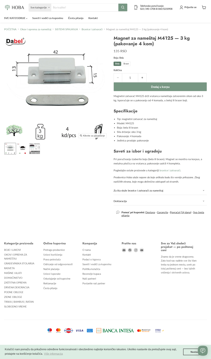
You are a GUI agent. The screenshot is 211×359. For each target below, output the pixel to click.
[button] (189, 7)
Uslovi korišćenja (52, 254)
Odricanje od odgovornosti (58, 264)
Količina (118, 70)
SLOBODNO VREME (15, 306)
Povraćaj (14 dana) (180, 212)
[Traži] (122, 7)
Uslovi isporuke (51, 273)
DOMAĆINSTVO (13, 277)
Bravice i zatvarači (92, 29)
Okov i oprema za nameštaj (35, 29)
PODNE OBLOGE (13, 292)
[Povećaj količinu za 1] (142, 77)
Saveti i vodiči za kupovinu (47, 17)
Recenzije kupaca (91, 273)
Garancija (162, 212)
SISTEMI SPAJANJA (66, 29)
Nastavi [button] (195, 352)
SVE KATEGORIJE (15, 17)
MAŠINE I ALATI (13, 272)
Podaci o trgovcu (91, 259)
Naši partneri (89, 278)
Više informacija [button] (53, 353)
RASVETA (9, 268)
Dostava (150, 212)
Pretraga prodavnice (54, 249)
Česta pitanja (75, 17)
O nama (86, 249)
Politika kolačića (91, 268)
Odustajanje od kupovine (56, 278)
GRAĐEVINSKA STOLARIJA (19, 263)
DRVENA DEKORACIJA (16, 287)
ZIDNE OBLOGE (13, 296)
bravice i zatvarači (170, 170)
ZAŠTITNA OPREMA (15, 282)
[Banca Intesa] (115, 330)
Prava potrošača (51, 259)
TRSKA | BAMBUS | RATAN (19, 301)
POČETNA (10, 29)
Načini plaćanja (51, 268)
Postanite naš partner (93, 283)
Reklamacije (49, 283)
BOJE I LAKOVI (12, 249)
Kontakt (93, 17)
